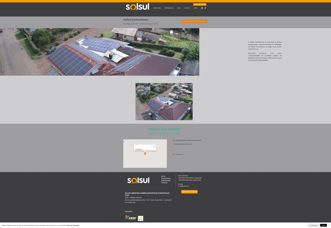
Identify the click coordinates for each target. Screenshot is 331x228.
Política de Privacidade (73, 225)
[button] (164, 101)
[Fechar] (329, 225)
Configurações (314, 225)
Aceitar (323, 225)
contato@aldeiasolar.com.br (183, 144)
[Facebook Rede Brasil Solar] (205, 8)
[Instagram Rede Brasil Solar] (202, 8)
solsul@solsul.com (183, 186)
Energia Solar (165, 180)
